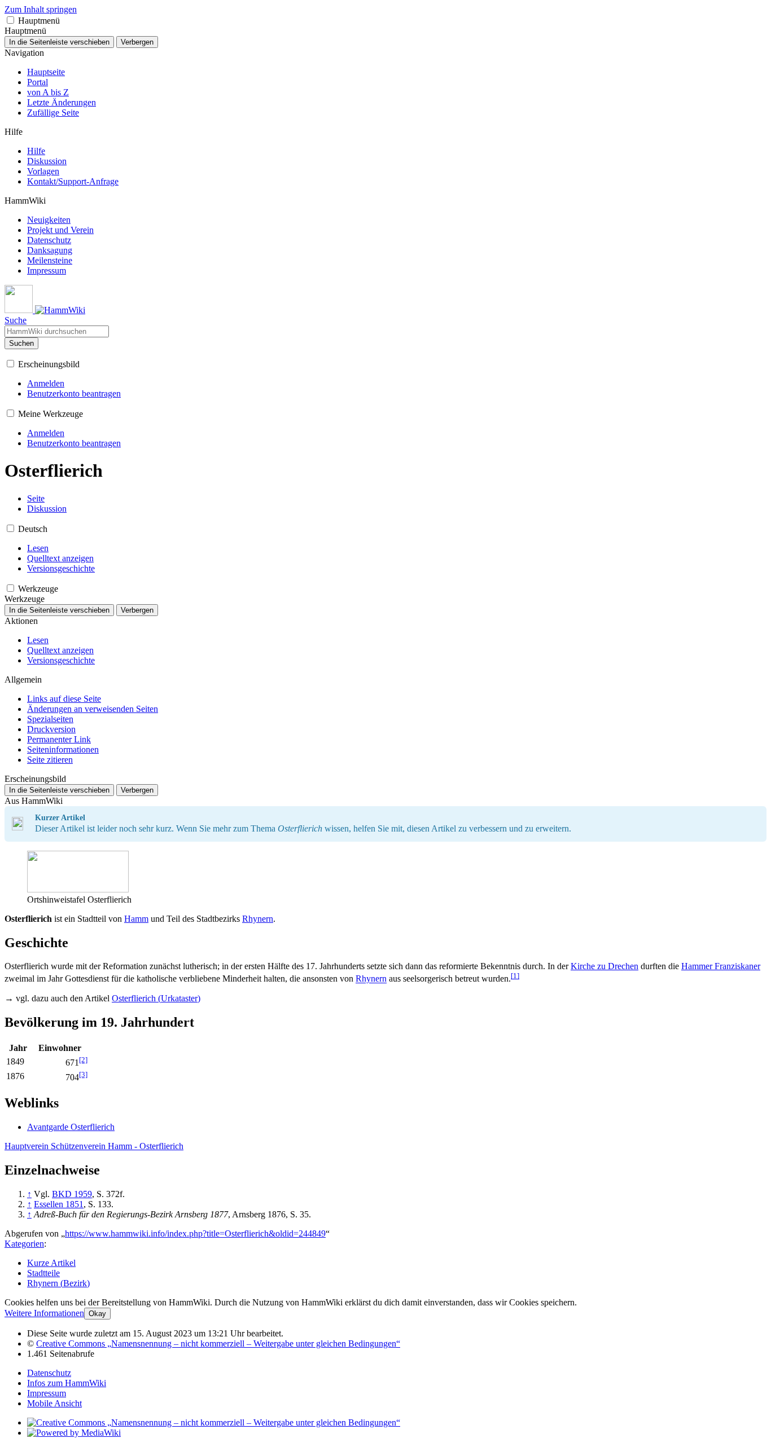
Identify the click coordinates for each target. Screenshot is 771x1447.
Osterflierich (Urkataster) (156, 998)
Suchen (21, 343)
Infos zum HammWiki (66, 1383)
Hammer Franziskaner (720, 966)
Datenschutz (49, 1373)
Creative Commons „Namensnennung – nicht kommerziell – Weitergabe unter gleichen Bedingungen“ (218, 1343)
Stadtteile (43, 1273)
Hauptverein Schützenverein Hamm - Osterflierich (94, 1146)
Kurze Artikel (51, 1263)
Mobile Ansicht (54, 1403)
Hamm (136, 918)
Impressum (46, 1393)
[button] (10, 20)
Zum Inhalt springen (41, 9)
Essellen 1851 (59, 1204)
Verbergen (137, 42)
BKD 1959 (72, 1194)
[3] (83, 1074)
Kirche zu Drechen (604, 966)
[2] (83, 1059)
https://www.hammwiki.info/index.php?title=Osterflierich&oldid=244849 (195, 1233)
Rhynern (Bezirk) (58, 1283)
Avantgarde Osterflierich (71, 1127)
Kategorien (24, 1243)
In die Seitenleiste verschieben (59, 42)
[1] (515, 975)
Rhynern (257, 918)
